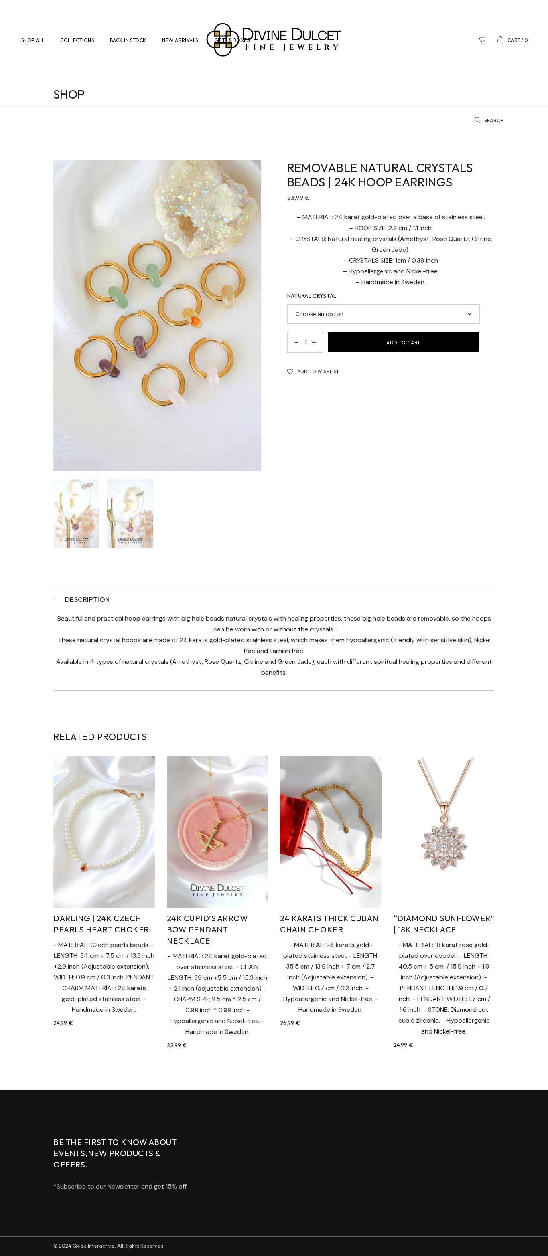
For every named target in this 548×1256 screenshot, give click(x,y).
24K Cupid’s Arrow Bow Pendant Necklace (207, 929)
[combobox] (383, 314)
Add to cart (403, 343)
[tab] (274, 599)
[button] (314, 371)
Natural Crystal (312, 295)
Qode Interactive (93, 1245)
